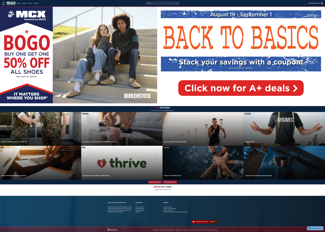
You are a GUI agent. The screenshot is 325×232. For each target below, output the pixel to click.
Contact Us (138, 212)
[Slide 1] (159, 101)
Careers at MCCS (140, 207)
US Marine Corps (168, 207)
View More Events (155, 182)
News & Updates (140, 208)
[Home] (11, 3)
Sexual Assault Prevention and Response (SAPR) (175, 212)
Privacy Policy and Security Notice (190, 229)
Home (19, 3)
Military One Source (168, 210)
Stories (30, 3)
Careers (36, 3)
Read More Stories (170, 182)
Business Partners (140, 210)
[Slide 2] (163, 101)
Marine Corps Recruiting (170, 208)
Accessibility (178, 229)
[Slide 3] (165, 101)
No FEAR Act (155, 229)
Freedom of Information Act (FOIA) (167, 229)
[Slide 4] (167, 101)
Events (24, 3)
